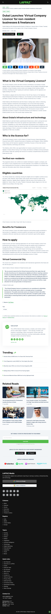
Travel (5, 551)
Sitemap (6, 586)
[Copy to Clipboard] (42, 67)
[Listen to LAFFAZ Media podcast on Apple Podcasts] (30, 464)
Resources (6, 511)
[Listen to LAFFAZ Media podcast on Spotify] (20, 464)
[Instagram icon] (22, 339)
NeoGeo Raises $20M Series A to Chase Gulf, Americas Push (18, 356)
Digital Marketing (8, 546)
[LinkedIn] (10, 67)
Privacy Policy (32, 444)
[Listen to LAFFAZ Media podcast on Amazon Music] (42, 464)
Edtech (5, 538)
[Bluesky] (20, 67)
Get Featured (7, 562)
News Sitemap (7, 588)
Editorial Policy (7, 580)
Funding (6, 533)
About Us (6, 573)
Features (6, 505)
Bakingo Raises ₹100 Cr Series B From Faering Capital (16, 370)
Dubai (5, 309)
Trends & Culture (8, 512)
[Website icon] (17, 339)
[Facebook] (26, 67)
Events (5, 565)
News (8, 11)
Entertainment (7, 548)
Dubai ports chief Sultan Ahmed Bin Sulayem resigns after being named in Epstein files (36, 422)
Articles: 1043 (13, 342)
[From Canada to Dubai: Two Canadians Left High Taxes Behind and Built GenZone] (37, 392)
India (5, 519)
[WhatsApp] (5, 67)
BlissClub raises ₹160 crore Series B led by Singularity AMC (18, 366)
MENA (4, 11)
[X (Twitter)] (15, 67)
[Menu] (47, 2)
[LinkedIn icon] (14, 339)
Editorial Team (7, 567)
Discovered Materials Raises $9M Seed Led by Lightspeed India (19, 375)
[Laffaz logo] (25, 2)
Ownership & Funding (9, 584)
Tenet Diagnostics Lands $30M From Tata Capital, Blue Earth (18, 361)
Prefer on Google (9, 34)
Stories (5, 507)
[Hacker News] (36, 67)
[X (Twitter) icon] (20, 339)
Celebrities (6, 550)
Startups (6, 534)
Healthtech (6, 540)
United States (7, 522)
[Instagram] (14, 491)
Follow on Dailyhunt (20, 485)
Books (5, 553)
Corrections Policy (8, 582)
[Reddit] (31, 67)
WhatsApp (20, 453)
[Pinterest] (14, 495)
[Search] (3, 2)
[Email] (4, 495)
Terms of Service (25, 444)
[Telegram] (7, 491)
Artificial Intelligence (9, 542)
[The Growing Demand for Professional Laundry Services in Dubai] (14, 392)
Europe (5, 524)
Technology (7, 544)
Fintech (6, 536)
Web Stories (7, 571)
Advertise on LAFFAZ (9, 563)
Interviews (6, 509)
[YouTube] (7, 495)
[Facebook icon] (12, 339)
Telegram (31, 453)
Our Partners (7, 569)
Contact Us (7, 575)
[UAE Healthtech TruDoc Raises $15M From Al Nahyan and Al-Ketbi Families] (14, 412)
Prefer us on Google (20, 481)
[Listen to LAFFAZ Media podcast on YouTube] (9, 464)
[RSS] (17, 495)
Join (21, 34)
